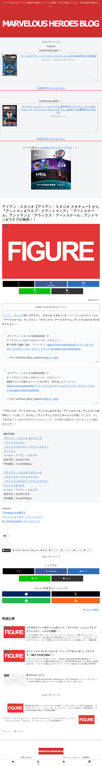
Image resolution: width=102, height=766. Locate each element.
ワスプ (88, 550)
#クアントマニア (41, 349)
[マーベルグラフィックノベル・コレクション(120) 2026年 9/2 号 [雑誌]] (10, 65)
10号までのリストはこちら (51, 138)
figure (27, 550)
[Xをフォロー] (76, 594)
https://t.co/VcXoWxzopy (60, 344)
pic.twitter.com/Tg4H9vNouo (66, 349)
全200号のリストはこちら (51, 88)
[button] (67, 291)
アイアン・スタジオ (13, 315)
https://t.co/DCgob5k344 (19, 386)
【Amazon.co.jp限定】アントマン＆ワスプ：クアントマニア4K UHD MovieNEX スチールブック (22, 517)
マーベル (78, 550)
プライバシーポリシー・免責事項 (76, 757)
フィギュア (67, 550)
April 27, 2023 (50, 357)
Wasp (45, 550)
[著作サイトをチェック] (26, 594)
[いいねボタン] (5, 536)
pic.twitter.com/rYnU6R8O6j (24, 390)
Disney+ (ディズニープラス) (57, 147)
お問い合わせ (26, 757)
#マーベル (12, 349)
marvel (7, 550)
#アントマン (24, 349)
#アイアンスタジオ (83, 344)
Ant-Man (18, 550)
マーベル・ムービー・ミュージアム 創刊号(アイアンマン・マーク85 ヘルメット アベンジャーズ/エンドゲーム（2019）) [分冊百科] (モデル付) (58, 109)
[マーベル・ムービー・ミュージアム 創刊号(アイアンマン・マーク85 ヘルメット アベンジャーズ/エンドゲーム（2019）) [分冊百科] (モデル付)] (10, 115)
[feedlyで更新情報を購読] (26, 600)
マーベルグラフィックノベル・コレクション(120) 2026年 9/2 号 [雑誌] (58, 56)
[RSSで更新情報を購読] (76, 600)
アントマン (55, 550)
